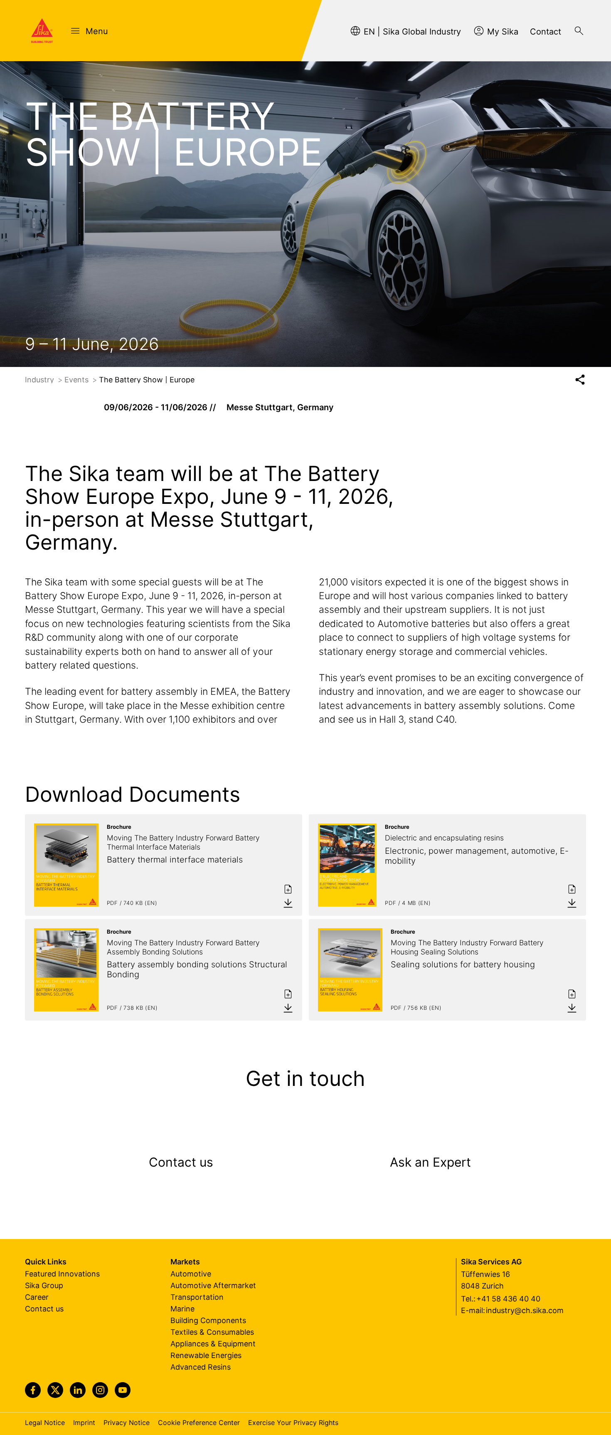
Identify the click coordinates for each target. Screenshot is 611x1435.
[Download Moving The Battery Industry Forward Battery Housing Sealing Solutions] (572, 1007)
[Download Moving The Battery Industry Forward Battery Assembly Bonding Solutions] (288, 1007)
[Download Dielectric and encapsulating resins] (572, 903)
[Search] (579, 30)
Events (77, 379)
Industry (40, 379)
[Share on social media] (580, 380)
